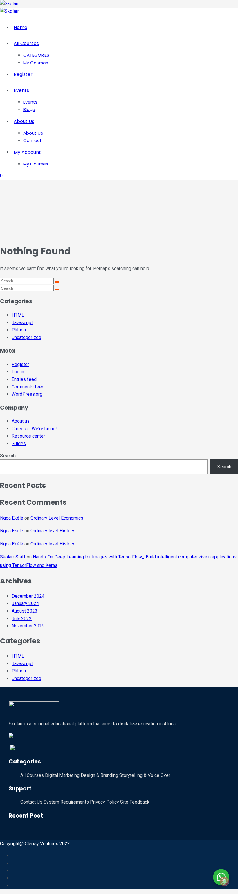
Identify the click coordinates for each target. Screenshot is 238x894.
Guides (19, 443)
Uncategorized (26, 337)
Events (21, 90)
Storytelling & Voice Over (144, 775)
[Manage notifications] (224, 881)
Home (20, 27)
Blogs (29, 109)
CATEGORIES (36, 55)
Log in (18, 371)
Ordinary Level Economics (56, 518)
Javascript (22, 322)
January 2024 (25, 603)
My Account (27, 152)
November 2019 (28, 626)
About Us (24, 121)
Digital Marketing (62, 775)
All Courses (26, 43)
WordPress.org (27, 394)
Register (23, 74)
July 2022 (22, 618)
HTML (18, 315)
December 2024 (28, 596)
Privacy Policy (104, 802)
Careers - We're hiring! (34, 428)
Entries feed (24, 379)
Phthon (19, 330)
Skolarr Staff (13, 557)
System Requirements (66, 802)
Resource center (28, 436)
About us (21, 421)
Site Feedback (134, 802)
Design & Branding (99, 775)
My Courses (35, 63)
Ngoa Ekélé (11, 518)
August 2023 (24, 611)
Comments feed (28, 387)
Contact (32, 140)
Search (8, 455)
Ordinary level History (52, 530)
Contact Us (31, 802)
